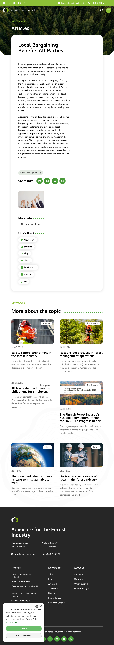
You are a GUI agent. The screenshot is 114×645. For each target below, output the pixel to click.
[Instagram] (9, 3)
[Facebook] (19, 3)
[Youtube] (4, 3)
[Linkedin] (14, 3)
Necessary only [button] (23, 635)
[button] (108, 10)
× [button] (41, 606)
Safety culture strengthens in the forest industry (31, 354)
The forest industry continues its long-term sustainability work (31, 479)
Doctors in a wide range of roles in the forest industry (78, 477)
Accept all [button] (23, 628)
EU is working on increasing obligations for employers (30, 389)
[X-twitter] (24, 3)
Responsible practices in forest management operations (81, 354)
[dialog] (23, 622)
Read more (12, 622)
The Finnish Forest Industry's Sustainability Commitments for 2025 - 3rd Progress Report (80, 418)
